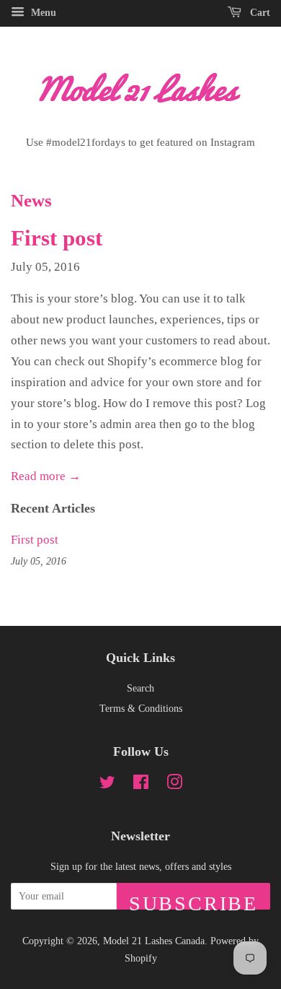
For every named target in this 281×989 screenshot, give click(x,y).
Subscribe (193, 901)
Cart (258, 12)
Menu (42, 12)
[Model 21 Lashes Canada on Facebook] (141, 784)
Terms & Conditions (140, 708)
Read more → (46, 476)
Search (140, 688)
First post (56, 237)
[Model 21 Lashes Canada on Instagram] (174, 784)
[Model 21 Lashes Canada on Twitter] (107, 784)
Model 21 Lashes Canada (154, 940)
